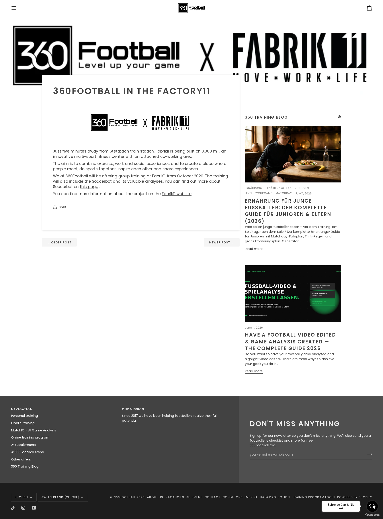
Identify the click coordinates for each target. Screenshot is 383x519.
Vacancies (175, 497)
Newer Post (221, 242)
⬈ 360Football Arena (27, 452)
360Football (125, 497)
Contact (212, 497)
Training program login (313, 497)
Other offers (21, 459)
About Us (155, 497)
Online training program (30, 437)
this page (89, 186)
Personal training (24, 415)
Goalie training (23, 423)
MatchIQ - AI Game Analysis (33, 430)
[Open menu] (17, 8)
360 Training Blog (25, 466)
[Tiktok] (13, 508)
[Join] (368, 454)
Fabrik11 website (177, 193)
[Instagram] (23, 508)
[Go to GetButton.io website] (372, 514)
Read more (254, 249)
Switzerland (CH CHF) (60, 497)
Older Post (59, 242)
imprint (251, 497)
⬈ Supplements (23, 445)
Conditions (233, 497)
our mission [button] (133, 409)
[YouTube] (34, 508)
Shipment (194, 497)
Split (62, 207)
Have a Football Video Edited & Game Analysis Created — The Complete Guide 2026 (290, 341)
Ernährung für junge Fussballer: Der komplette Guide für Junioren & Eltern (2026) (288, 211)
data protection (275, 497)
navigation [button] (22, 409)
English (21, 497)
